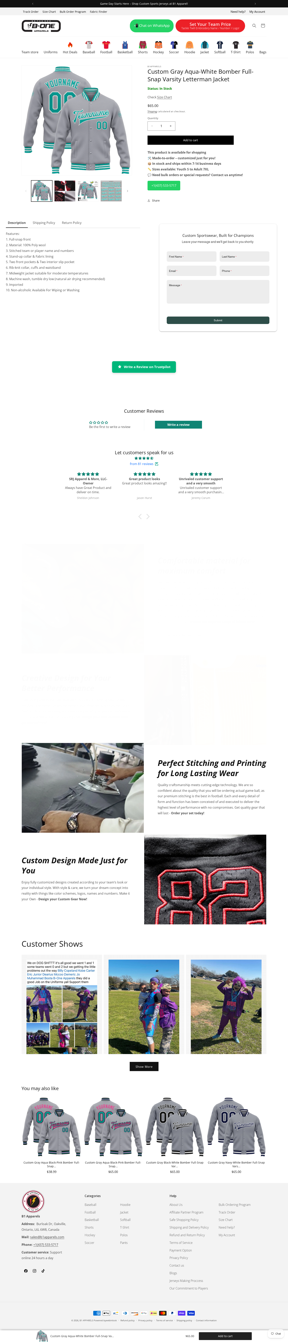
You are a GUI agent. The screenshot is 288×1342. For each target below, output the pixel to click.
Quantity (153, 118)
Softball (125, 1220)
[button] (30, 47)
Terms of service (164, 1320)
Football (90, 1212)
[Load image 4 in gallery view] (111, 191)
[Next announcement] (255, 3)
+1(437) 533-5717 (163, 185)
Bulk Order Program (73, 12)
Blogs (173, 1273)
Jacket (124, 1212)
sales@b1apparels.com (47, 1237)
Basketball (92, 1220)
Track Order (31, 12)
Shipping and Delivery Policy (189, 1227)
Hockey (90, 1235)
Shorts (89, 1227)
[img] (144, 458)
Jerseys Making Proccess (186, 1280)
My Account (257, 12)
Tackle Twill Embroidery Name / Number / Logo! (210, 26)
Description (17, 223)
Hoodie (125, 1204)
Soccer (89, 1242)
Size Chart (49, 12)
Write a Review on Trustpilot (147, 367)
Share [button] (156, 200)
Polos (124, 1235)
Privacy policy (145, 1320)
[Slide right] (127, 191)
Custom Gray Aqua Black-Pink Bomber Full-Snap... (52, 1164)
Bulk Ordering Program (235, 1204)
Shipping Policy (44, 223)
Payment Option (180, 1250)
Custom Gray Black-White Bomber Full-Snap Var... (175, 1164)
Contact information (206, 1320)
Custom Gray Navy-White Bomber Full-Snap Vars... (236, 1164)
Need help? (238, 12)
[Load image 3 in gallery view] (88, 191)
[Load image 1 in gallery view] (41, 191)
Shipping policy (184, 1320)
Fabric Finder (98, 12)
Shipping (152, 111)
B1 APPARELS (86, 1320)
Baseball (90, 1204)
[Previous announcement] (32, 3)
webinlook (111, 1320)
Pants (124, 1242)
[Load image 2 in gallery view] (64, 191)
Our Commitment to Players (188, 1288)
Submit (218, 320)
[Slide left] (26, 191)
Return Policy (72, 223)
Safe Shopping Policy (183, 1220)
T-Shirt (124, 1227)
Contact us (176, 1265)
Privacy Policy (178, 1258)
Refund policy (127, 1320)
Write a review (178, 425)
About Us (175, 1204)
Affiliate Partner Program (186, 1212)
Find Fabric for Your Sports (184, 635)
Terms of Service (181, 1242)
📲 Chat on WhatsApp (152, 25)
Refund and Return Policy (187, 1235)
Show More (144, 1067)
